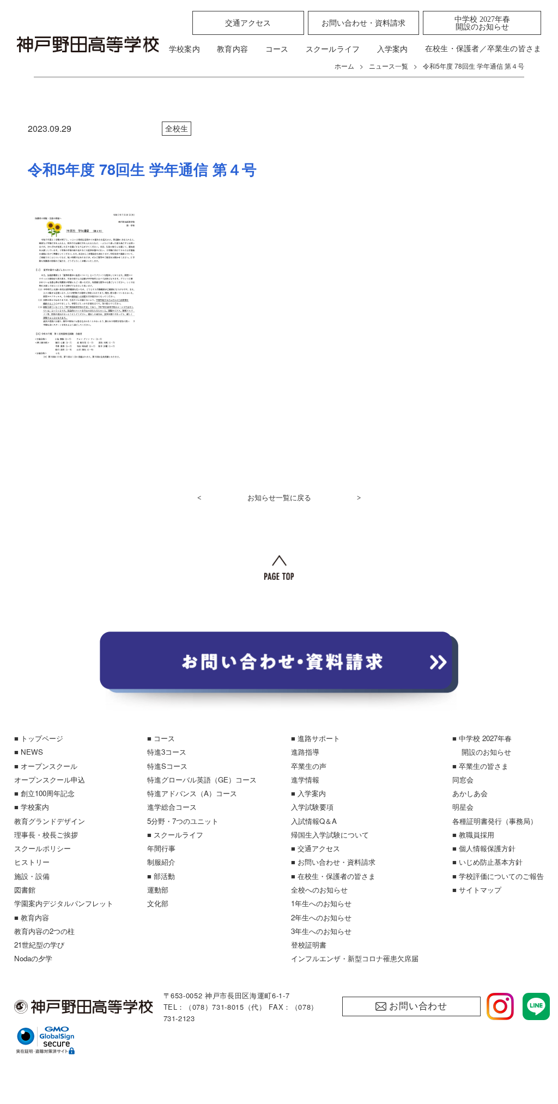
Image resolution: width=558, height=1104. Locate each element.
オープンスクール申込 (49, 779)
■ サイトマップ (476, 889)
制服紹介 (161, 862)
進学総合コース (172, 807)
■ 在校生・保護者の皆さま (333, 876)
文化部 (157, 903)
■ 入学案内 (308, 793)
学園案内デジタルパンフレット (63, 903)
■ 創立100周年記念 (44, 793)
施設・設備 (32, 876)
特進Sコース (167, 766)
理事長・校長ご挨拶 (46, 834)
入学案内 (392, 49)
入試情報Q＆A (314, 821)
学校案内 (184, 49)
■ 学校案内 (31, 807)
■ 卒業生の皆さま (480, 766)
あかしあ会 (470, 793)
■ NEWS (28, 752)
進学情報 (305, 779)
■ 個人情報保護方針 (483, 848)
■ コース (161, 738)
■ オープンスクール (45, 766)
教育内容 (232, 49)
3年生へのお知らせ (321, 931)
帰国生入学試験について (330, 834)
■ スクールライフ (175, 834)
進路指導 (305, 752)
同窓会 (463, 779)
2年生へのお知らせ (321, 917)
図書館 (24, 889)
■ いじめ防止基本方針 (487, 862)
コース (277, 49)
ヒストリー (32, 862)
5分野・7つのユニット (183, 821)
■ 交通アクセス (315, 848)
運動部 (157, 889)
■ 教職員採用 (473, 834)
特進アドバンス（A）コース (192, 793)
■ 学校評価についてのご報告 (498, 876)
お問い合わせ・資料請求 (363, 23)
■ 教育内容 (31, 917)
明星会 (463, 807)
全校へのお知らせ (319, 889)
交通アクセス (248, 23)
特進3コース (166, 752)
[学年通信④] (85, 360)
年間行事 (161, 848)
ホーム (344, 65)
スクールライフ (333, 49)
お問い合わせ (418, 1006)
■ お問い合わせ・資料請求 (333, 862)
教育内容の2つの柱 (44, 931)
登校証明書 (308, 944)
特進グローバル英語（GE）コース (202, 779)
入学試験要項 (312, 807)
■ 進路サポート (315, 738)
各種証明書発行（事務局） (494, 821)
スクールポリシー (42, 848)
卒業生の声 (308, 766)
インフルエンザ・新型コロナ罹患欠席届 (354, 958)
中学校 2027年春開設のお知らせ (482, 23)
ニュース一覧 (388, 65)
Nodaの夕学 (33, 958)
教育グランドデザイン (49, 821)
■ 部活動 (161, 876)
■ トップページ (38, 738)
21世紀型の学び (39, 944)
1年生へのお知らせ (321, 903)
